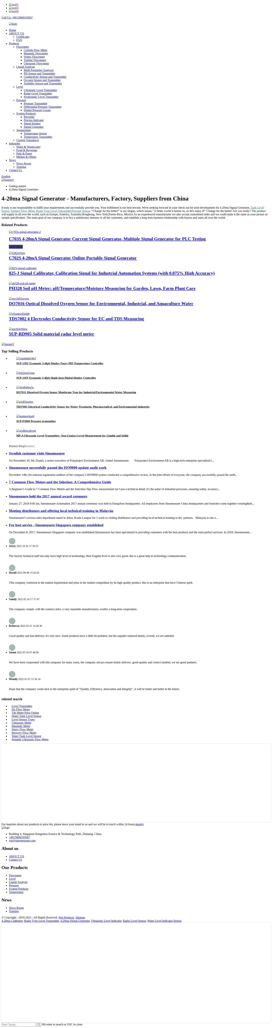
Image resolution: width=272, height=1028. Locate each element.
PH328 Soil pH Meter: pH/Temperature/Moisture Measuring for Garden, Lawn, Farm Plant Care (102, 288)
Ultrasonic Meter (21, 722)
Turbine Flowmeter (35, 60)
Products (14, 43)
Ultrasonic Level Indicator (106, 920)
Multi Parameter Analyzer (39, 70)
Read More (15, 246)
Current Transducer (27, 140)
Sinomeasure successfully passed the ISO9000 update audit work (58, 468)
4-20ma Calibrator (12, 920)
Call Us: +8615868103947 (17, 17)
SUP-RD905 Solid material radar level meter (51, 333)
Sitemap (80, 917)
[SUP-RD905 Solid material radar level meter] (18, 329)
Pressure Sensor (81, 211)
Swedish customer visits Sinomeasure (37, 453)
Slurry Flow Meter (22, 729)
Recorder (29, 116)
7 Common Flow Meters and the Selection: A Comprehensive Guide (60, 482)
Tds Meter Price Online (25, 712)
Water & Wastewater (28, 146)
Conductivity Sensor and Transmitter (45, 76)
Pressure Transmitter (35, 103)
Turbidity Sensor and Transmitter (43, 83)
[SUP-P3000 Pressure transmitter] (25, 416)
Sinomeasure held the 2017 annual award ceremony (48, 496)
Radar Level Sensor (134, 920)
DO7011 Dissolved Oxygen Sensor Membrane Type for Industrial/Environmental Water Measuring (76, 392)
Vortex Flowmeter (34, 56)
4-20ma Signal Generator (75, 920)
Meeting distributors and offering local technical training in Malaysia (61, 511)
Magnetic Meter (21, 726)
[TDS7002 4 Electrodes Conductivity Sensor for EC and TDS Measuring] (19, 313)
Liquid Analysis (25, 66)
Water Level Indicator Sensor (164, 920)
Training (21, 166)
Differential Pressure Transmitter (42, 106)
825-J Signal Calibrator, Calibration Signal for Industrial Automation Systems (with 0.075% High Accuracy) (112, 273)
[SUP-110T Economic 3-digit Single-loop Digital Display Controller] (25, 372)
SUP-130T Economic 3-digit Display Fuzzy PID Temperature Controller (59, 363)
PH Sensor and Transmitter (39, 73)
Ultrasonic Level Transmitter (40, 90)
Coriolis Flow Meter (35, 50)
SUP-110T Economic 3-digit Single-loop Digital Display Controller (56, 377)
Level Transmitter (22, 706)
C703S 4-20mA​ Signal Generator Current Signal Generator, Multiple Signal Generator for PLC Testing (107, 238)
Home (12, 30)
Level (19, 86)
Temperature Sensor (35, 133)
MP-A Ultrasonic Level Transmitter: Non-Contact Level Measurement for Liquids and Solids (72, 435)
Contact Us (15, 170)
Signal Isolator (32, 123)
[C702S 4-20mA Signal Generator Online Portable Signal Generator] (17, 253)
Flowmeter (22, 46)
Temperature (23, 130)
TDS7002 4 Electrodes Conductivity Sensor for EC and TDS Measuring (76, 318)
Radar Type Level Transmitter (53, 211)
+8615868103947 (19, 837)
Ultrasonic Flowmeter (36, 63)
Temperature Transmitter (38, 136)
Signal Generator (33, 126)
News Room (23, 163)
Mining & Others (26, 156)
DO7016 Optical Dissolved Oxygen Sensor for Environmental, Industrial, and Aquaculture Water (101, 303)
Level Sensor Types (23, 719)
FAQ (19, 40)
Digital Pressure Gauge (37, 110)
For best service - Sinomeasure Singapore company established (56, 525)
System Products (26, 113)
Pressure (21, 100)
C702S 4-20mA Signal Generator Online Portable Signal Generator (73, 258)
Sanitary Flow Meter (23, 211)
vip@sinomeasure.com (22, 840)
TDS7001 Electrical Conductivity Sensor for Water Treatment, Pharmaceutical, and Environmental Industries (83, 406)
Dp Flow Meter (21, 709)
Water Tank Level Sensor (26, 716)
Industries (14, 143)
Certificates (22, 36)
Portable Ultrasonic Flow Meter (30, 739)
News (12, 160)
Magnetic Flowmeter (36, 53)
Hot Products (66, 917)
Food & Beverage (26, 150)
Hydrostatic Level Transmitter (41, 96)
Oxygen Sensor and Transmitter (42, 80)
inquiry (139, 824)
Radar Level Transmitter (38, 93)
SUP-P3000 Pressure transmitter (36, 421)
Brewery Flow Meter (24, 732)
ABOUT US (16, 33)
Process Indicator (34, 120)
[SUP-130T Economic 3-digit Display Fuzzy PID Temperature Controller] (26, 358)
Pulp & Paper (24, 153)
